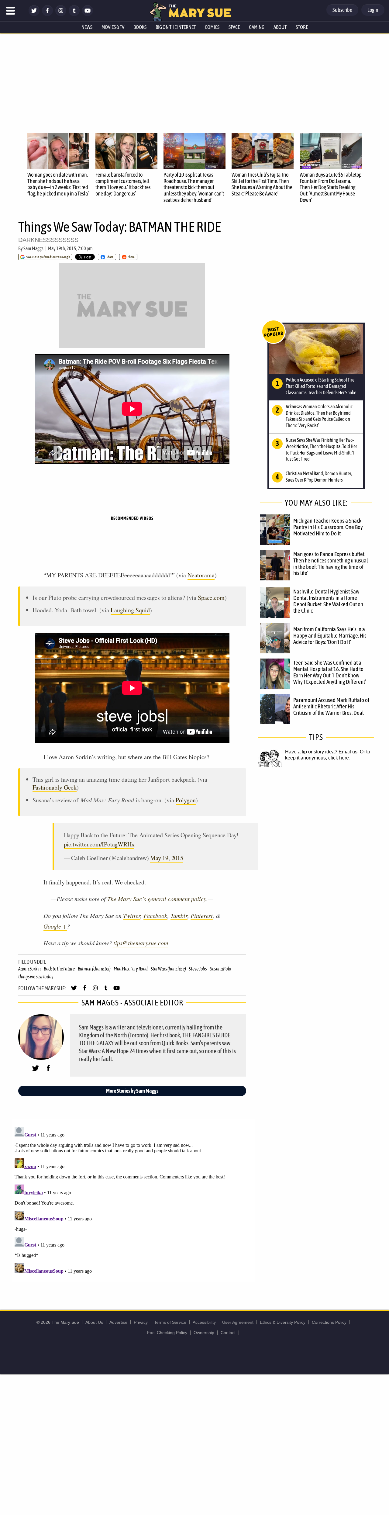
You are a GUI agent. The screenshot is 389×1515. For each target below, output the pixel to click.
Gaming (256, 27)
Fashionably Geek (55, 787)
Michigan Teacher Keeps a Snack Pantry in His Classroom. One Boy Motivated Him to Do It (328, 527)
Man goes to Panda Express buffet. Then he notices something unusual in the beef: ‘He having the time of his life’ (330, 563)
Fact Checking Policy (167, 1332)
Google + (55, 926)
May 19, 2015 (166, 858)
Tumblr (179, 915)
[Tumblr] (74, 14)
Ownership (204, 1332)
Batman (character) (94, 968)
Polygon (186, 800)
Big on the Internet (176, 27)
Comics (212, 27)
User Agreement (237, 1322)
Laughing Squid (130, 610)
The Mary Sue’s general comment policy (156, 899)
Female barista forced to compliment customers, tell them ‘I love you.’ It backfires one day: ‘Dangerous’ (122, 184)
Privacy (141, 1322)
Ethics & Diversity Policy (282, 1322)
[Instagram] (60, 14)
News (86, 27)
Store (302, 27)
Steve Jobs (198, 968)
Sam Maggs (33, 248)
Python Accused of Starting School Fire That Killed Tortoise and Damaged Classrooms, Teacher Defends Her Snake (321, 386)
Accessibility (204, 1322)
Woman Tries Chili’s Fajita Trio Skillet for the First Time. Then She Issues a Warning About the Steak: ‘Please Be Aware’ (262, 184)
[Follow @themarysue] (34, 14)
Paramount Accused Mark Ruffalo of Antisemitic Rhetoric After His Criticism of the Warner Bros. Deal (331, 706)
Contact (228, 1332)
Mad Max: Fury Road (131, 968)
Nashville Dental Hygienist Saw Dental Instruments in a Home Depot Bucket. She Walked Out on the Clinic (328, 601)
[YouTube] (87, 14)
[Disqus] (133, 1200)
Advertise (118, 1322)
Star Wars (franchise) (168, 968)
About (280, 27)
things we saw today (35, 976)
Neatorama (201, 575)
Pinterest (202, 915)
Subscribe (342, 10)
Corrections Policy (329, 1322)
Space (234, 27)
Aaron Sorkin (29, 968)
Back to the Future (59, 968)
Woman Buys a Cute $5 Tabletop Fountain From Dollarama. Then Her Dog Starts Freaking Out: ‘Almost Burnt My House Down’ (331, 187)
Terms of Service (170, 1322)
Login (372, 10)
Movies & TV (113, 27)
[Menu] (10, 10)
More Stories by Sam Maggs (132, 1091)
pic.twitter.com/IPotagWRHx (99, 844)
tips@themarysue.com (140, 943)
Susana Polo (220, 968)
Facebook (155, 915)
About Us (94, 1322)
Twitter (131, 915)
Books (139, 27)
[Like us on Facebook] (47, 14)
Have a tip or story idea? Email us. (322, 751)
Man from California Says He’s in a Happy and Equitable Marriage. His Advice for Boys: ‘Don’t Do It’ (330, 635)
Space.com (211, 597)
